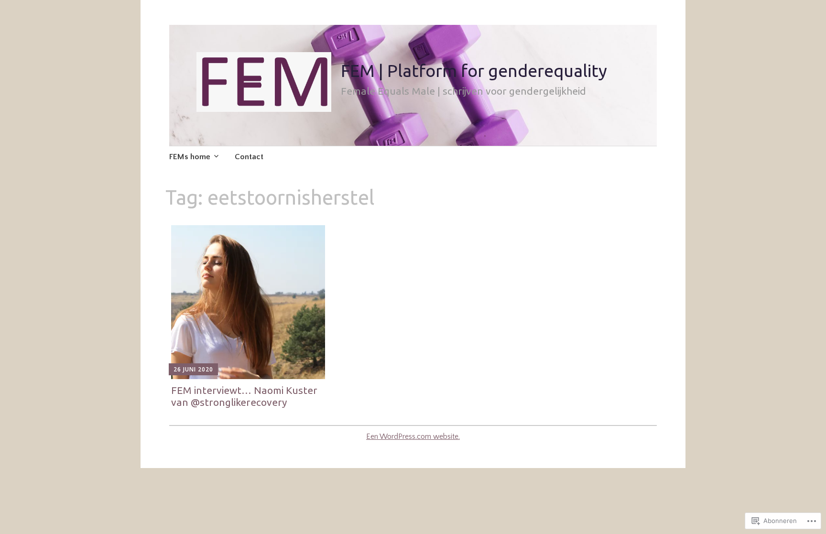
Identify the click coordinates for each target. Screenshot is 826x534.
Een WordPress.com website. (413, 436)
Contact (249, 157)
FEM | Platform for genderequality (474, 70)
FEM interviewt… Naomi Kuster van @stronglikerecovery (244, 396)
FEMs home (189, 157)
